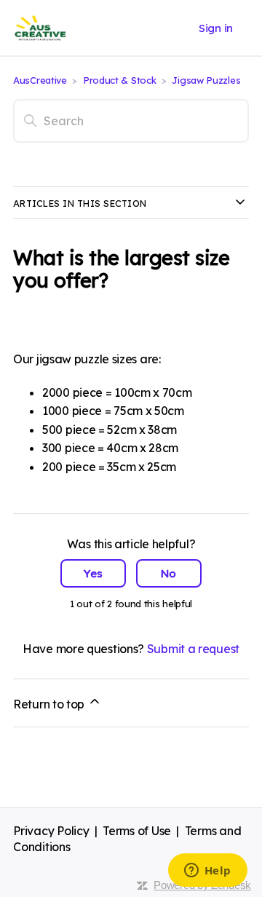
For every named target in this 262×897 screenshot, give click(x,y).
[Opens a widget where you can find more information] (207, 871)
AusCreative (40, 80)
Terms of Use (137, 830)
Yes (93, 573)
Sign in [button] (216, 28)
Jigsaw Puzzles (206, 80)
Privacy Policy (51, 830)
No (168, 573)
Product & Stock (121, 80)
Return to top (50, 704)
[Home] (40, 28)
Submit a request (193, 648)
